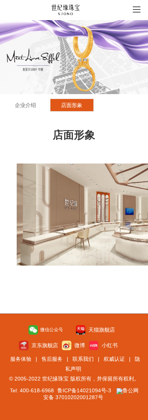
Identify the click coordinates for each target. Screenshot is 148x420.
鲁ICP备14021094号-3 (84, 390)
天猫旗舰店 (100, 330)
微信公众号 (50, 329)
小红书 (108, 345)
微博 (78, 345)
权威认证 (114, 359)
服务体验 (20, 359)
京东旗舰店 (43, 345)
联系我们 (83, 359)
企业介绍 (25, 105)
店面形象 (71, 105)
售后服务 (52, 359)
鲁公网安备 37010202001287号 (91, 393)
